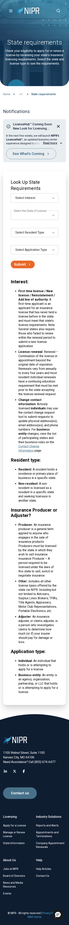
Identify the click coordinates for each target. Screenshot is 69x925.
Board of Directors (14, 875)
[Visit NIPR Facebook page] (23, 771)
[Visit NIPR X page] (14, 771)
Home (6, 94)
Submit (20, 264)
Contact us (20, 793)
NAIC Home (34, 916)
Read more (50, 143)
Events (7, 893)
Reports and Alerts (47, 825)
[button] (10, 10)
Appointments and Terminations (47, 834)
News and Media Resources (13, 884)
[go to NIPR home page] (27, 11)
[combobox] (34, 198)
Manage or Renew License (14, 834)
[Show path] (21, 94)
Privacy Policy (50, 913)
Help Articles (43, 868)
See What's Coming (28, 154)
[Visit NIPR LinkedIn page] (5, 771)
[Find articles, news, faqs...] (58, 10)
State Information (14, 843)
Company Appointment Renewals (50, 845)
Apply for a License (14, 825)
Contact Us (42, 875)
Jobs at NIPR (10, 868)
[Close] (58, 126)
